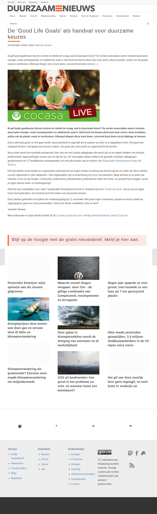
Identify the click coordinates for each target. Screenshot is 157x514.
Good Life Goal (113, 189)
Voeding (75, 469)
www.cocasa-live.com (71, 215)
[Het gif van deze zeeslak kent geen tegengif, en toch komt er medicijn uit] (128, 362)
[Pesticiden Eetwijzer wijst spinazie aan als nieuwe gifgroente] (28, 268)
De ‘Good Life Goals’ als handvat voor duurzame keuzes (71, 34)
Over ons (22, 2)
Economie (76, 459)
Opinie (44, 464)
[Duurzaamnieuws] (51, 8)
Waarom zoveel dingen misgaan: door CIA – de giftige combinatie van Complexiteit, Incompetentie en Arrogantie (78, 291)
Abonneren (17, 463)
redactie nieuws (43, 45)
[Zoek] (147, 24)
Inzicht (44, 459)
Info (43, 469)
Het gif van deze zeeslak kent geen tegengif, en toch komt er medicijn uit (128, 382)
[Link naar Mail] (130, 426)
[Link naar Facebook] (56, 426)
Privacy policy (18, 468)
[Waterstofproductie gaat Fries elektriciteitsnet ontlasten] (2, 257)
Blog (13, 473)
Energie (75, 454)
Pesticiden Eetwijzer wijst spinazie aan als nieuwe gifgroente (26, 287)
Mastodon (16, 478)
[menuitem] (12, 2)
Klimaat (75, 464)
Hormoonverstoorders (83, 474)
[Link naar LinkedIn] (93, 426)
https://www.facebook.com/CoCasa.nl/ (106, 215)
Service (11, 2)
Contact (44, 2)
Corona (75, 484)
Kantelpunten (78, 479)
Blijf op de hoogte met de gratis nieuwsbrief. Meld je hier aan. (76, 239)
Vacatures (33, 2)
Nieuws (45, 454)
